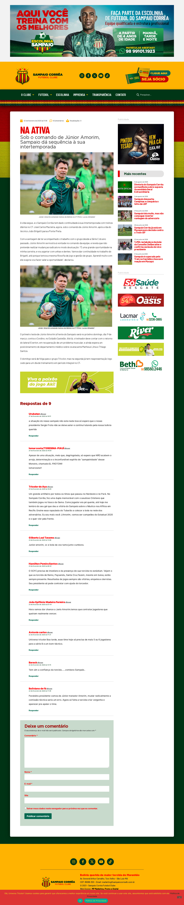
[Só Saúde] (141, 291)
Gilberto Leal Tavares (41, 537)
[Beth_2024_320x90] (141, 373)
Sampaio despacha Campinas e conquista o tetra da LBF (146, 201)
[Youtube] (100, 75)
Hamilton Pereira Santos (43, 563)
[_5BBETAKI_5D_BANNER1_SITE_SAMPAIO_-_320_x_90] (141, 357)
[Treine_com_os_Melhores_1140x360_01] (92, 56)
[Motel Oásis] (141, 163)
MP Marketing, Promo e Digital (105, 889)
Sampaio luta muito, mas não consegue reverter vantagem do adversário (148, 216)
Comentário (31, 736)
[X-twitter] (94, 75)
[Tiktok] (107, 75)
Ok (80, 901)
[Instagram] (82, 75)
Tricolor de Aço (38, 486)
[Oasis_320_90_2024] (141, 307)
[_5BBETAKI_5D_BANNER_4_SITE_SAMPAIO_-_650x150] (67, 394)
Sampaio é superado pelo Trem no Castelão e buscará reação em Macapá (148, 259)
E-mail (28, 784)
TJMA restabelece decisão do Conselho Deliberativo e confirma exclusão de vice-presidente (148, 245)
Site (26, 795)
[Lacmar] (141, 324)
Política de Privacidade (96, 901)
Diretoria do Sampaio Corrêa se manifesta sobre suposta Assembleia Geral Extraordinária (148, 188)
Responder (34, 436)
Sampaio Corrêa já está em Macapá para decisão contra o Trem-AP (148, 230)
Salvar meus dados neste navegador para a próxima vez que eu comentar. (62, 808)
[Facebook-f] (88, 75)
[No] (179, 897)
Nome (28, 772)
